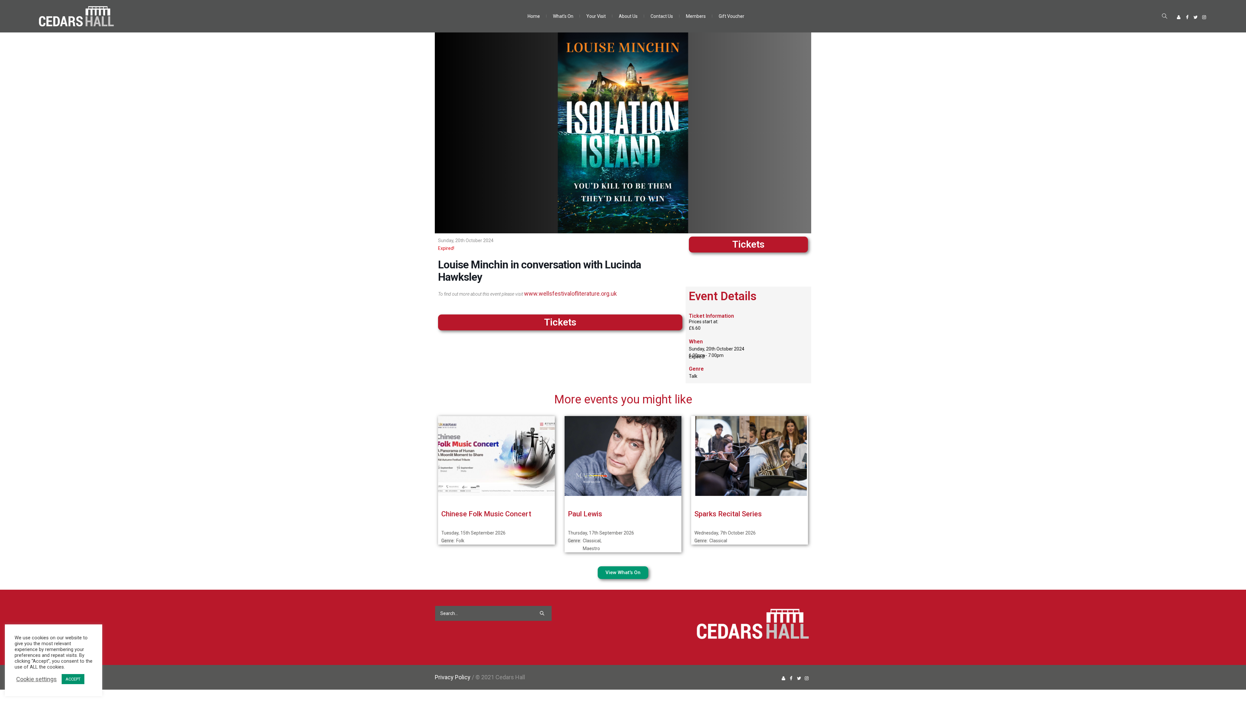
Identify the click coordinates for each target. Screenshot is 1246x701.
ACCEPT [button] (73, 679)
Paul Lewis (585, 514)
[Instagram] (1204, 17)
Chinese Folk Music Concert (486, 514)
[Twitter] (1195, 17)
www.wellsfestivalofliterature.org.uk (570, 293)
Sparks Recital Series (728, 514)
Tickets (748, 244)
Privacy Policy (452, 677)
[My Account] (1179, 17)
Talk (693, 376)
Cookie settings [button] (36, 679)
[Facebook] (1187, 17)
